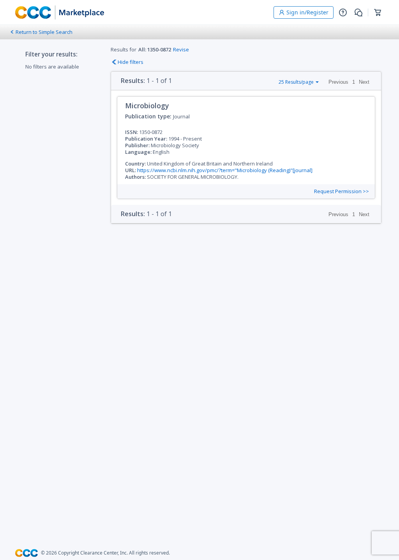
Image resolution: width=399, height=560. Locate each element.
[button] (343, 12)
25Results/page (296, 82)
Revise (181, 49)
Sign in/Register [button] (307, 12)
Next (364, 82)
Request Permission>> (341, 191)
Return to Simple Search (44, 31)
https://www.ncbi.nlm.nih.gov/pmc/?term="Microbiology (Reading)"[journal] (224, 170)
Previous (338, 82)
